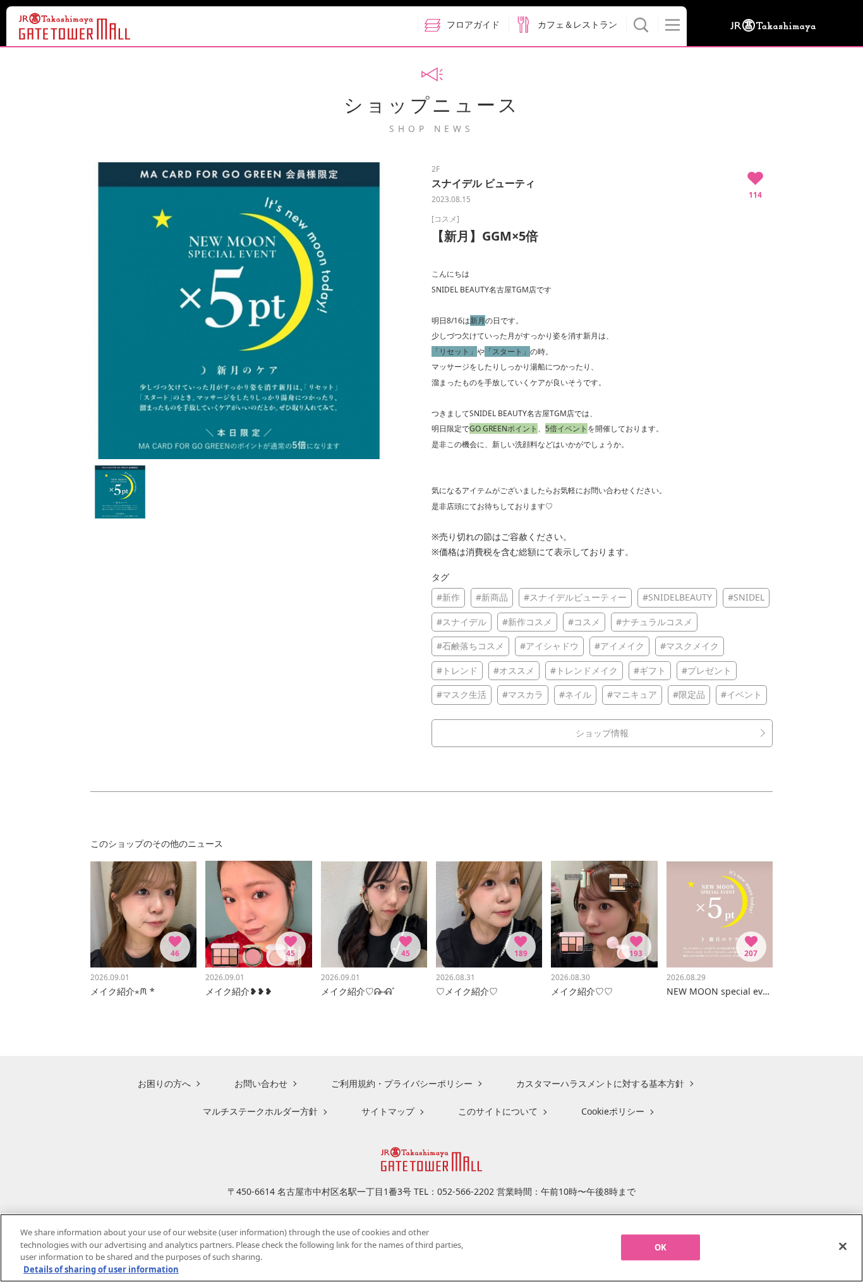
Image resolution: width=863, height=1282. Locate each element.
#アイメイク (619, 646)
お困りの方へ (164, 1083)
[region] (431, 1248)
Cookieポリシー (612, 1111)
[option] (238, 310)
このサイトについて (498, 1111)
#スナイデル (461, 622)
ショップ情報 (602, 733)
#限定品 (689, 694)
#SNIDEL (746, 597)
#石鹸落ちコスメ (470, 646)
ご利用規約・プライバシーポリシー (402, 1083)
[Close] (843, 1246)
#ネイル (575, 694)
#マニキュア (632, 694)
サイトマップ (387, 1111)
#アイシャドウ (549, 646)
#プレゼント (707, 670)
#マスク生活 (461, 694)
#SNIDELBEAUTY (677, 597)
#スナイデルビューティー (575, 597)
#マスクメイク (689, 646)
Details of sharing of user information (101, 1268)
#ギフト (650, 670)
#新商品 (492, 597)
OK (661, 1247)
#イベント (741, 694)
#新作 (448, 597)
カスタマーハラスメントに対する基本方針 (600, 1083)
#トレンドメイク (584, 670)
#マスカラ (522, 694)
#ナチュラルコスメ (654, 622)
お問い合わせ (260, 1083)
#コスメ (584, 622)
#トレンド (457, 670)
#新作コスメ (527, 622)
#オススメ (513, 670)
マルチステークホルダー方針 (260, 1111)
